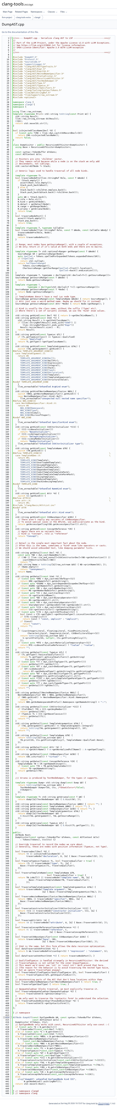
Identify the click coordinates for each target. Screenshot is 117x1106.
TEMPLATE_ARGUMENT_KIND (33, 358)
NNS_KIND (25, 408)
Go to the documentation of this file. (20, 32)
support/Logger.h (35, 64)
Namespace (36, 408)
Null (50, 358)
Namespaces (36, 12)
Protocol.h (31, 59)
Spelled (28, 256)
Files (62, 12)
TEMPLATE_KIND (28, 460)
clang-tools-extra (23, 17)
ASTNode (17, 1017)
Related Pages (21, 12)
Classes (51, 12)
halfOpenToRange (35, 263)
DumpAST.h (30, 57)
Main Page (7, 12)
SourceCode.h (32, 62)
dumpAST (27, 1017)
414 (6, 1017)
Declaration (55, 372)
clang (28, 102)
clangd (37, 17)
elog (20, 1079)
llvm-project (7, 17)
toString (64, 114)
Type (50, 370)
